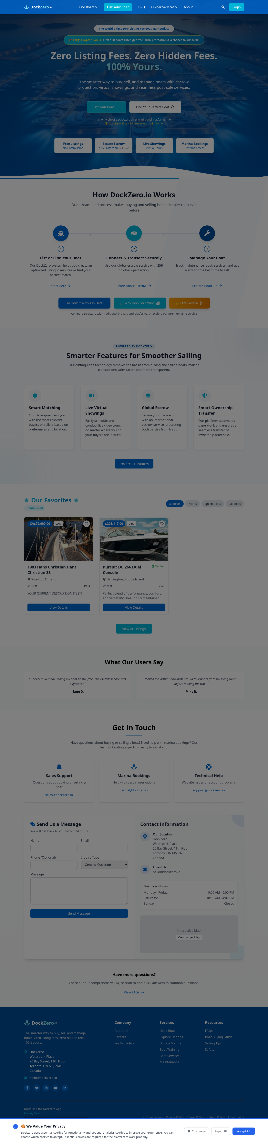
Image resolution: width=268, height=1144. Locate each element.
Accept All (243, 1131)
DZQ (141, 7)
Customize (199, 1131)
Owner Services (162, 7)
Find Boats (86, 7)
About (188, 7)
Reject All (221, 1131)
